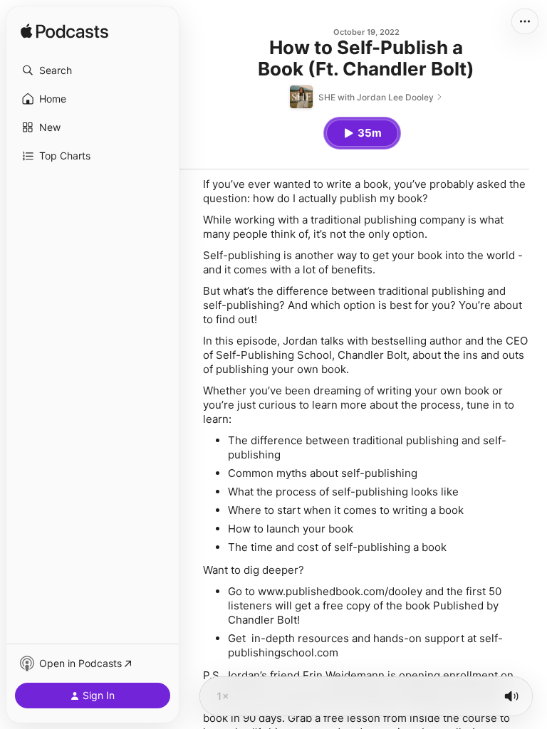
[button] (93, 70)
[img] (64, 32)
